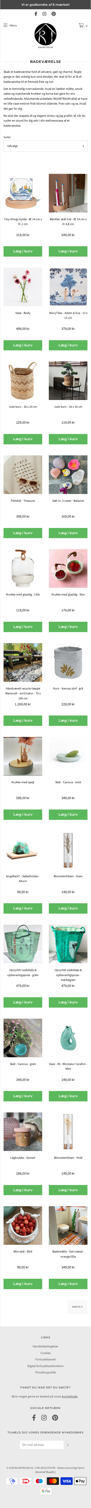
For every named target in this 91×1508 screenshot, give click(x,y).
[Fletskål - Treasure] (23, 474)
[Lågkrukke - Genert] (23, 1131)
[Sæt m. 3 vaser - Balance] (68, 474)
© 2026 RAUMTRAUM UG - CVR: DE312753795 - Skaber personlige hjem (45, 1468)
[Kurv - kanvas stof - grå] (68, 662)
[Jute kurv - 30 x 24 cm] (23, 380)
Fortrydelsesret (45, 1359)
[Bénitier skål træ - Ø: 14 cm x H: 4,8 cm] (68, 193)
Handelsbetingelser (45, 1346)
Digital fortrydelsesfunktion (45, 1366)
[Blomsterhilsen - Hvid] (68, 1131)
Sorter (7, 137)
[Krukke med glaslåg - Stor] (68, 568)
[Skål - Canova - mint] (68, 756)
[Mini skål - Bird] (23, 1225)
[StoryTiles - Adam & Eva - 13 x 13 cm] (68, 287)
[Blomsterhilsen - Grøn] (68, 850)
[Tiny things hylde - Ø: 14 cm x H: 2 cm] (23, 193)
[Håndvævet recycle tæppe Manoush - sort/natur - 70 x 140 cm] (23, 662)
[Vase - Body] (23, 287)
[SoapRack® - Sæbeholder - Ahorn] (23, 850)
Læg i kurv (22, 251)
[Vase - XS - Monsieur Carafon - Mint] (68, 1037)
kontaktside (70, 1396)
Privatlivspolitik (45, 1372)
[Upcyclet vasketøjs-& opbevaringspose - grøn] (23, 944)
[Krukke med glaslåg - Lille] (23, 568)
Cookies (45, 1353)
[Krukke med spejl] (23, 756)
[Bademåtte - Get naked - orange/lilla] (68, 1225)
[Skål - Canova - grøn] (23, 1037)
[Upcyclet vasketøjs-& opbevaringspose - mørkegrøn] (68, 944)
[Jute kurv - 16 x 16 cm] (68, 380)
